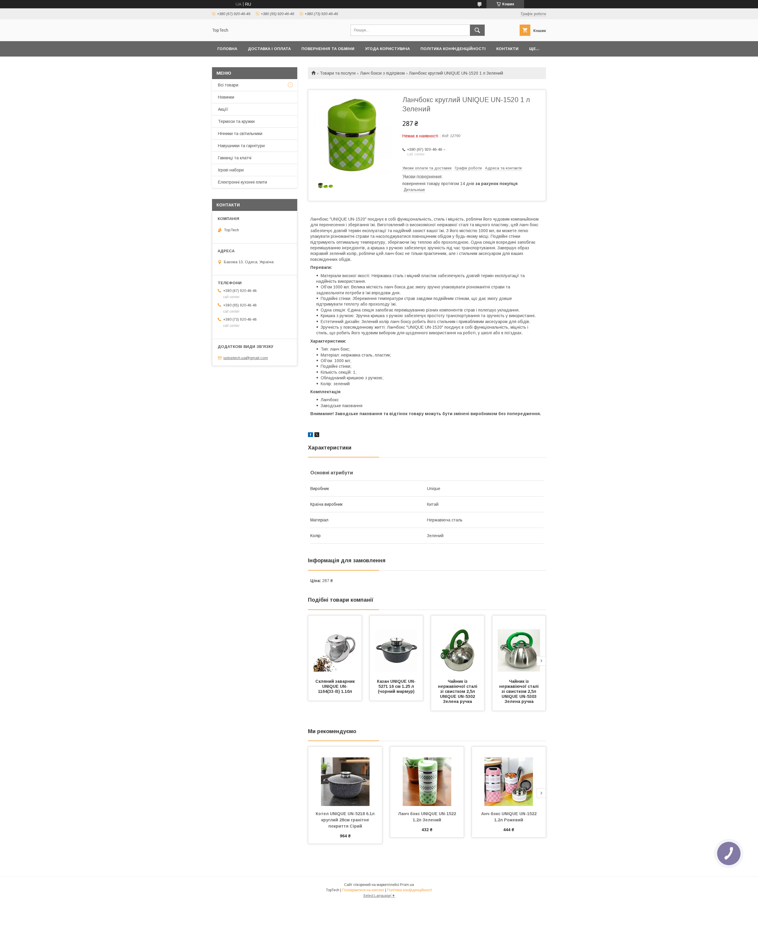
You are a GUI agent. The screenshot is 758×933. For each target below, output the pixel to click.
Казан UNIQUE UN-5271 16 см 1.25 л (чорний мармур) (396, 686)
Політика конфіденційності (453, 48)
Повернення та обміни (327, 48)
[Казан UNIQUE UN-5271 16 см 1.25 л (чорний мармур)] (396, 645)
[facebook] (310, 435)
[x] (316, 435)
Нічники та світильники (240, 133)
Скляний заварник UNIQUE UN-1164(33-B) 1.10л (335, 686)
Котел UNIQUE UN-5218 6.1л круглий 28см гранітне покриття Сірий (346, 819)
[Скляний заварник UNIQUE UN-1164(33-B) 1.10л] (335, 645)
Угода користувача (387, 48)
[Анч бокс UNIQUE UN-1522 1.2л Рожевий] (509, 776)
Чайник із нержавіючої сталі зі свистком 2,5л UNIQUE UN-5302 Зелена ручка (458, 691)
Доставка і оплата (269, 48)
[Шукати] (477, 30)
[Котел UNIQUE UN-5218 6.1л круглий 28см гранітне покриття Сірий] (345, 776)
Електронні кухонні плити (242, 182)
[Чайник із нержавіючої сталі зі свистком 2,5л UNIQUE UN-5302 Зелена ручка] (457, 645)
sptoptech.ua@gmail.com (245, 358)
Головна (227, 48)
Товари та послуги (338, 73)
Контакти (507, 48)
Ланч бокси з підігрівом (382, 73)
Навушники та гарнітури (241, 145)
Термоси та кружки (236, 121)
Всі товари (228, 85)
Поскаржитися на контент (363, 890)
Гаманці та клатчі (234, 157)
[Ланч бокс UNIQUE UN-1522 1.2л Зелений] (427, 776)
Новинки (226, 97)
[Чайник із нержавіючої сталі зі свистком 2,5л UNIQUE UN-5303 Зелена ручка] (519, 645)
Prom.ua (407, 885)
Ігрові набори (231, 170)
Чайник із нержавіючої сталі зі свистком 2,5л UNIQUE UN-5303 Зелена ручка (519, 691)
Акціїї (223, 109)
